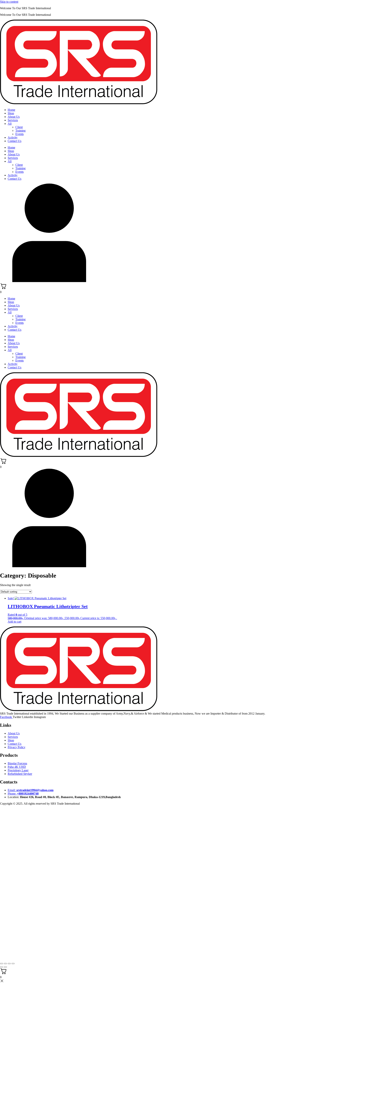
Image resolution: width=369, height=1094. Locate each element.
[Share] (9, 963)
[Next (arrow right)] (5, 967)
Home (11, 109)
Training (20, 130)
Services (13, 120)
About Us (14, 116)
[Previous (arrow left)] (1, 967)
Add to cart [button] (14, 621)
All (10, 123)
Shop (11, 113)
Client (19, 127)
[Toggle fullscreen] (5, 963)
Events (19, 134)
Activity (12, 137)
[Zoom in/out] (1, 963)
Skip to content (9, 1)
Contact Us (14, 141)
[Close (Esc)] (13, 963)
